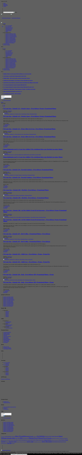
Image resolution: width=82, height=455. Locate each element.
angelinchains (9, 110)
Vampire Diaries (8, 30)
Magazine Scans (6, 43)
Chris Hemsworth (6, 334)
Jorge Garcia (41, 440)
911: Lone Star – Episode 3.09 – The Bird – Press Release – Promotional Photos (26, 190)
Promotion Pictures (9, 324)
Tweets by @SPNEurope (5, 379)
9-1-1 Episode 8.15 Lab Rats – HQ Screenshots (12, 93)
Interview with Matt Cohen (10, 37)
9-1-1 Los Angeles (9, 25)
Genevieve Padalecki (7, 336)
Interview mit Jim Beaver (10, 42)
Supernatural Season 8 (4, 443)
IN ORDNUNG (13, 454)
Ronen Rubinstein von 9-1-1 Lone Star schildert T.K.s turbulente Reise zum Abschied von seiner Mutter (33, 149)
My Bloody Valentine (7, 347)
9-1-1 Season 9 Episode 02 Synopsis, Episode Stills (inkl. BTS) (14, 84)
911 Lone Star (3, 436)
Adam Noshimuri (8, 436)
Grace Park (17, 438)
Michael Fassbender (6, 339)
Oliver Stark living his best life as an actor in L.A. (12, 91)
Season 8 (7, 313)
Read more (5, 126)
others (7, 31)
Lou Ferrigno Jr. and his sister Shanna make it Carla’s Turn (14, 76)
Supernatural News (9, 28)
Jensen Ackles (5, 337)
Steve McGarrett (47, 441)
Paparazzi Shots (8, 321)
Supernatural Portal (6, 402)
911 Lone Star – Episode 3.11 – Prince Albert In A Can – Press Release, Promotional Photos (29, 129)
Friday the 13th (6, 346)
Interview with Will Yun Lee (11, 40)
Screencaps (35, 441)
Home (4, 3)
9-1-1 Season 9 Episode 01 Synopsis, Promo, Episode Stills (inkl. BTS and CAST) (18, 87)
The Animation (8, 325)
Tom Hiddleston (6, 340)
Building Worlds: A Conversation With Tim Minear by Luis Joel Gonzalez (17, 73)
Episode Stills (11, 438)
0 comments (6, 112)
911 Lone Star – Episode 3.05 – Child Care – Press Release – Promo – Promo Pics (26, 254)
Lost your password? (7, 100)
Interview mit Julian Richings (8, 298)
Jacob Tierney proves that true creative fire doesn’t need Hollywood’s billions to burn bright (20, 82)
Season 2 (7, 374)
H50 (21, 438)
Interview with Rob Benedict (11, 39)
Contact (4, 6)
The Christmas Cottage (7, 348)
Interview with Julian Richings (11, 35)
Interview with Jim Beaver (8, 305)
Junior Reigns (47, 440)
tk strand (13, 443)
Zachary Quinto (6, 341)
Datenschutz (5, 5)
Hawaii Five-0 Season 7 (55, 438)
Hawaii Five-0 (33, 438)
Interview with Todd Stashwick (11, 36)
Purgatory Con (6, 401)
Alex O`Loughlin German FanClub (9, 406)
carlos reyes (34, 436)
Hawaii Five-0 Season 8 (63, 438)
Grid (4, 105)
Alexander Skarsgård (7, 332)
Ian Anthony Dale (17, 440)
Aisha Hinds (13, 436)
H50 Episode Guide (26, 438)
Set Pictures (8, 322)
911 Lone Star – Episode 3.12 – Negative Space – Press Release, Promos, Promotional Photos (29, 108)
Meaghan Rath (12, 441)
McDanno (7, 441)
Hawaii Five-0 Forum (45, 438)
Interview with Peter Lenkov (11, 33)
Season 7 (7, 314)
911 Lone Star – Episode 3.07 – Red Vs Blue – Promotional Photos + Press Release (26, 234)
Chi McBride (41, 436)
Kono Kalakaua (62, 440)
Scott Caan (30, 441)
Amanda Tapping (6, 333)
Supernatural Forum (62, 441)
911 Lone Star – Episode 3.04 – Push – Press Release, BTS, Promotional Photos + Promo (28, 274)
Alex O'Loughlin (20, 436)
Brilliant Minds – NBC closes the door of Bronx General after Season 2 (16, 78)
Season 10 (7, 311)
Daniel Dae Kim (54, 436)
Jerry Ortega (35, 440)
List (4, 106)
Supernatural (55, 441)
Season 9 (7, 312)
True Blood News (9, 29)
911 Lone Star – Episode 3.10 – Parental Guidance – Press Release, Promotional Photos (28, 169)
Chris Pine (5, 335)
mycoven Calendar (6, 44)
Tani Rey (9, 443)
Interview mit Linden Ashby (8, 297)
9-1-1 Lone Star (8, 26)
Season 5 (7, 316)
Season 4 (7, 372)
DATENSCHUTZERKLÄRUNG (21, 454)
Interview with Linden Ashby (11, 34)
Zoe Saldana (5, 342)
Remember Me (7, 98)
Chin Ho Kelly (48, 436)
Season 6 (7, 315)
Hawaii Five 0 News (9, 27)
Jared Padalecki (6, 338)
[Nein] (27, 454)
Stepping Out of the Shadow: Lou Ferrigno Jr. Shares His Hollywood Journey (18, 80)
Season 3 (7, 365)
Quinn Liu (21, 441)
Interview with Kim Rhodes (10, 38)
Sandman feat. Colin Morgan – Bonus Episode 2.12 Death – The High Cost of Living (19, 89)
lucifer (8, 172)
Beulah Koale (29, 436)
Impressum (5, 4)
